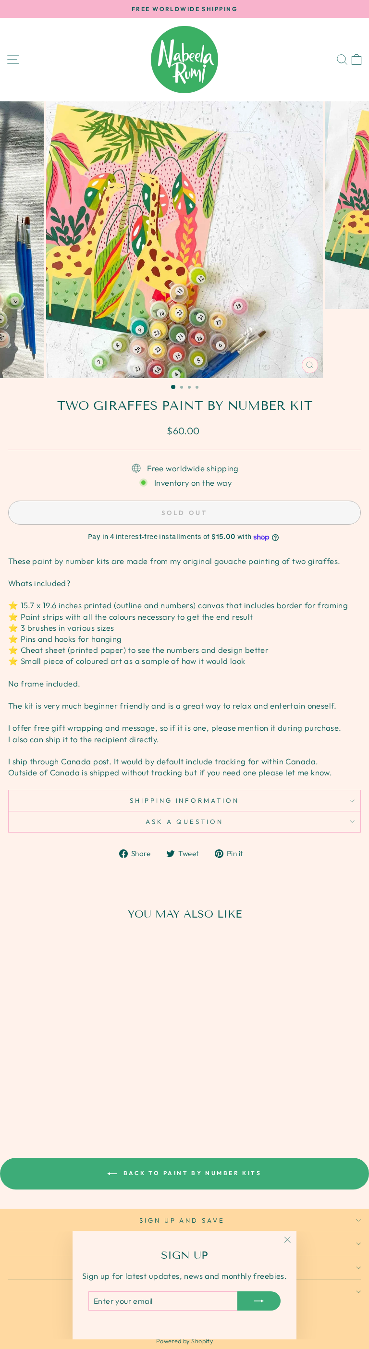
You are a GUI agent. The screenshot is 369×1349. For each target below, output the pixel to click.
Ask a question (184, 821)
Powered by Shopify (184, 1341)
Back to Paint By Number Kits (191, 1173)
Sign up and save (182, 1220)
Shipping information (185, 800)
